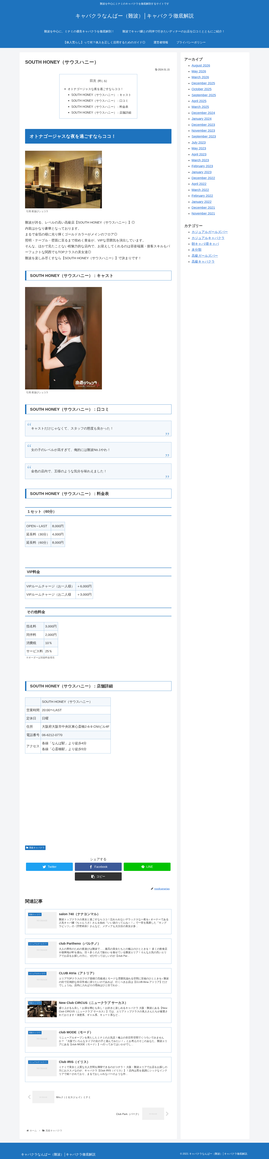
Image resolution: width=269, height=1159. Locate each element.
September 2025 (204, 95)
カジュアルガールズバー (210, 232)
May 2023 (199, 148)
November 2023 (203, 131)
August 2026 (201, 65)
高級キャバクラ (36, 847)
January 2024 (202, 119)
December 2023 (203, 125)
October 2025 (202, 89)
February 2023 (202, 166)
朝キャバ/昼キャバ (205, 244)
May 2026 (199, 71)
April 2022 (199, 184)
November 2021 (203, 213)
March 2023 (200, 160)
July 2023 (199, 142)
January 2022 (202, 202)
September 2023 (204, 136)
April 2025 (199, 101)
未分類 (196, 250)
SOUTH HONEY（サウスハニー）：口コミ (99, 100)
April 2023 (199, 154)
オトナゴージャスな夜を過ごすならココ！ (95, 89)
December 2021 (203, 208)
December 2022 (203, 178)
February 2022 (202, 196)
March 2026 (200, 77)
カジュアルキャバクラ (208, 238)
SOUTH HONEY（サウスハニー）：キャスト (101, 94)
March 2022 (200, 190)
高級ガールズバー (205, 256)
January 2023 (202, 172)
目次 (93, 80)
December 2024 (203, 113)
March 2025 (200, 107)
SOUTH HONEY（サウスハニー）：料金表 (99, 106)
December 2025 (203, 83)
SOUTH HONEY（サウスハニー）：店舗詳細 (101, 112)
